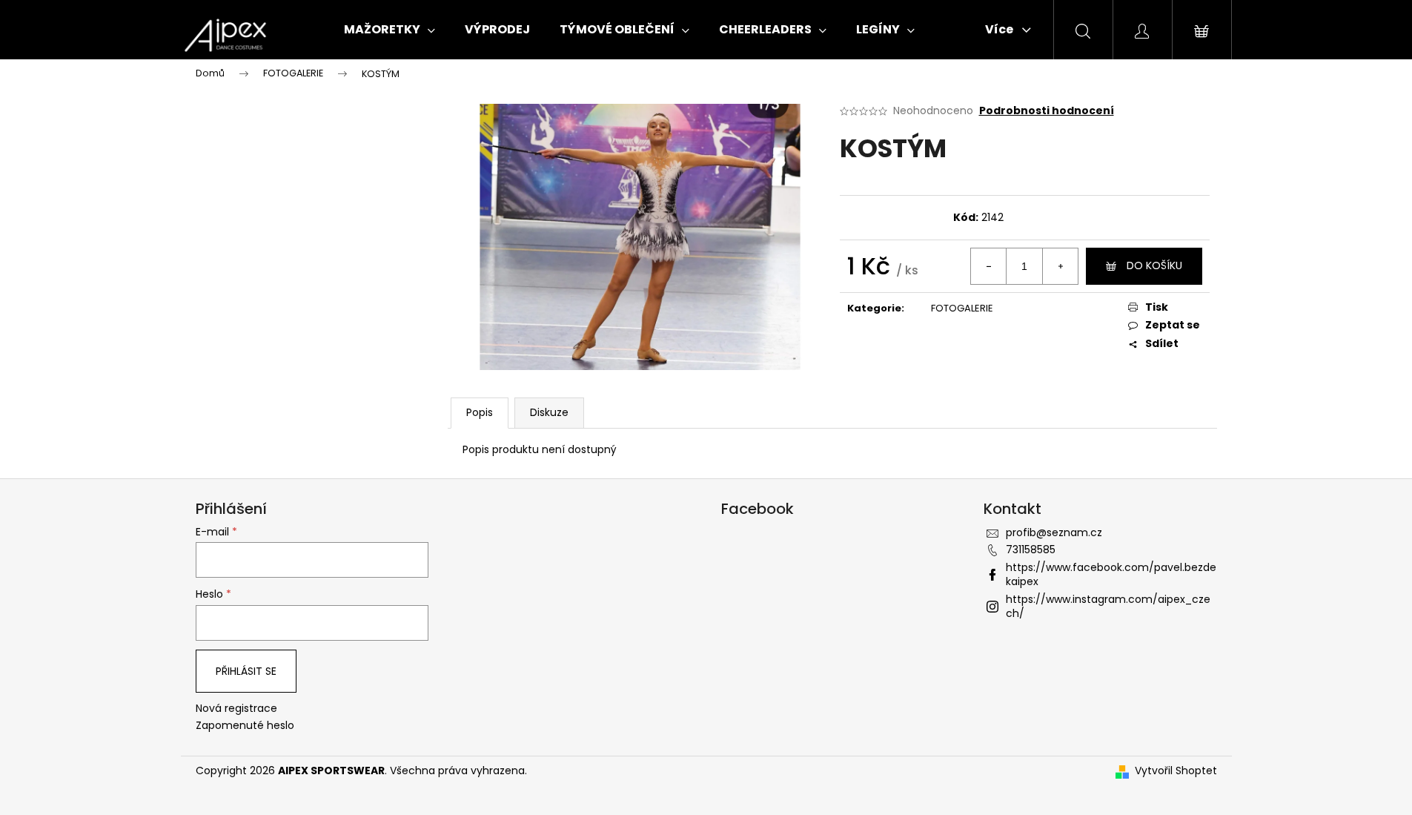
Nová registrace (236, 709)
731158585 (1030, 549)
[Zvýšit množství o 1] (1060, 266)
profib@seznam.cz (1054, 532)
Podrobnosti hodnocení (1046, 111)
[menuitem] (389, 29)
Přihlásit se (246, 671)
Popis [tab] (479, 412)
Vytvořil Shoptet (1176, 771)
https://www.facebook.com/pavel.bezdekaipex (1111, 574)
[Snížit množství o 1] (989, 266)
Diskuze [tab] (549, 412)
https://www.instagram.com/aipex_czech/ (1108, 606)
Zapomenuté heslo (245, 726)
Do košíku (1154, 265)
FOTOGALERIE (962, 308)
